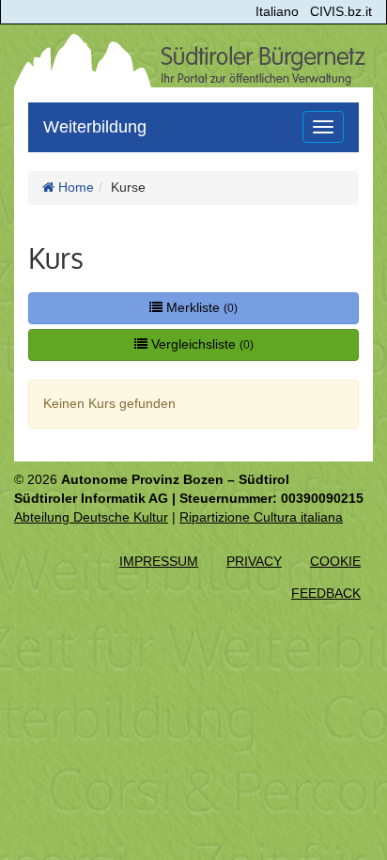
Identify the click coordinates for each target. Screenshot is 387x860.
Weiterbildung (95, 126)
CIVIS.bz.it (341, 11)
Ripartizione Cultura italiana (261, 516)
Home (74, 187)
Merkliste (200, 307)
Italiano (277, 11)
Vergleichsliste (200, 344)
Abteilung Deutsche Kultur (91, 516)
